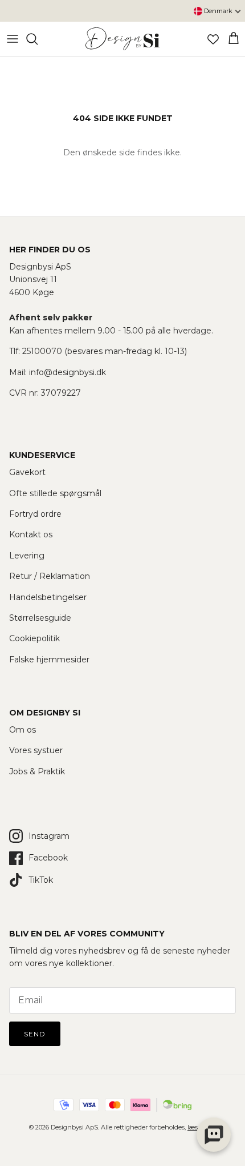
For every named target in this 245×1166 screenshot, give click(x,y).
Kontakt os (30, 534)
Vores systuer (36, 750)
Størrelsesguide (40, 618)
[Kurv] (234, 38)
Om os (22, 730)
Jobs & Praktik (37, 771)
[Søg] (37, 38)
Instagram (49, 836)
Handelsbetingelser (48, 597)
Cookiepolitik (34, 638)
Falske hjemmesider (49, 659)
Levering (26, 555)
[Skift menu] (12, 38)
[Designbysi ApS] (122, 38)
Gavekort (27, 472)
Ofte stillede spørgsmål (55, 493)
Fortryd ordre (35, 514)
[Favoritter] (213, 39)
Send (35, 1034)
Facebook (48, 858)
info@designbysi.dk (67, 372)
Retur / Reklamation (49, 576)
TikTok (40, 880)
